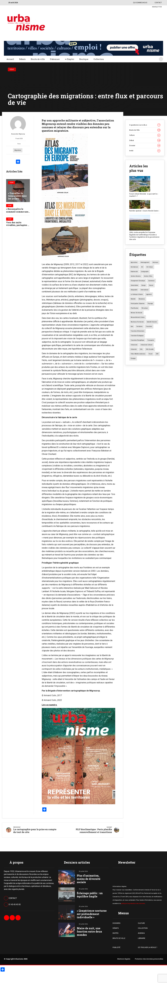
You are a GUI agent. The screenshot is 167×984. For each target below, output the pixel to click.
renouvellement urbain (138, 317)
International (144, 290)
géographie (134, 290)
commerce (151, 281)
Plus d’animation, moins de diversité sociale (88, 879)
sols (132, 326)
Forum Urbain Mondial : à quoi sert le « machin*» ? (143, 195)
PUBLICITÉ (116, 947)
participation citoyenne (137, 303)
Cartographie (144, 271)
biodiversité (134, 271)
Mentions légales (123, 959)
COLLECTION (143, 928)
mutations (142, 299)
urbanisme (134, 345)
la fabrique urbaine (137, 294)
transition (149, 326)
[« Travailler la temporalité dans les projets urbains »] (18, 190)
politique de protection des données (133, 903)
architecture (134, 267)
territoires (139, 326)
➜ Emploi (69, 59)
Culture (144, 135)
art (142, 267)
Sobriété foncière (152, 322)
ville (141, 349)
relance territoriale (136, 313)
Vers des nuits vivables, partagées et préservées (18, 225)
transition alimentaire (137, 331)
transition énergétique (137, 340)
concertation (134, 285)
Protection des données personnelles (149, 959)
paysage (150, 303)
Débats (22, 59)
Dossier (144, 145)
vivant (150, 354)
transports (150, 340)
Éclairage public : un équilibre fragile (90, 894)
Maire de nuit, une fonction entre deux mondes (89, 931)
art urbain (150, 267)
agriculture (134, 262)
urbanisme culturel (146, 345)
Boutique (83, 59)
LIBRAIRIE (141, 938)
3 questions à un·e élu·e (144, 125)
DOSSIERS (116, 923)
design (143, 285)
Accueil (10, 59)
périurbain (145, 308)
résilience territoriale (137, 322)
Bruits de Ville (144, 130)
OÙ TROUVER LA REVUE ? (147, 947)
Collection (99, 59)
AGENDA (141, 933)
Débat (12, 69)
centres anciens (136, 276)
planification (134, 308)
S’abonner (55, 59)
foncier (151, 285)
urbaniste (134, 349)
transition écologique (137, 335)
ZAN (157, 354)
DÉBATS (116, 928)
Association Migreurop (18, 134)
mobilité (133, 299)
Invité (144, 151)
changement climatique (138, 281)
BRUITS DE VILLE (119, 938)
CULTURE (141, 923)
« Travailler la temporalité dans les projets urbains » (17, 197)
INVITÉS (115, 933)
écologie (133, 358)
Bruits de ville (38, 59)
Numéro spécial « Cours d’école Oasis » (144, 211)
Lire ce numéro (49, 705)
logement (149, 294)
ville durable (150, 349)
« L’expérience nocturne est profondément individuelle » (92, 914)
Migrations (17, 150)
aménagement (145, 262)
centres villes (148, 276)
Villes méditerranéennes (138, 354)
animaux (155, 262)
